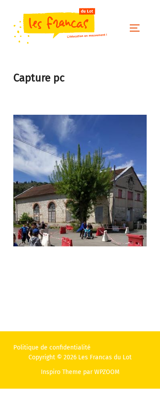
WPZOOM (107, 372)
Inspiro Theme (61, 372)
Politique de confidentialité (52, 347)
